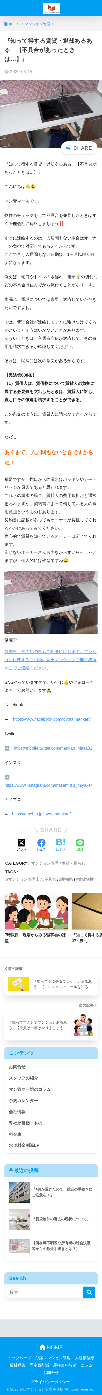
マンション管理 (45, 863)
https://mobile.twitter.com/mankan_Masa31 (53, 748)
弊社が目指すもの (25, 1123)
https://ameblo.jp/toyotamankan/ (41, 814)
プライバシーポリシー (50, 1382)
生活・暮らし (73, 863)
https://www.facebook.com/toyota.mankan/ (51, 719)
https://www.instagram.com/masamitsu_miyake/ (48, 785)
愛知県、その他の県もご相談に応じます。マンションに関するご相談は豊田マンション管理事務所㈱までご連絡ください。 (50, 659)
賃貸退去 (17, 1365)
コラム (87, 1365)
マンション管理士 (23, 879)
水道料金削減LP (24, 1145)
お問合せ (17, 1066)
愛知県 (67, 879)
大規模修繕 (84, 1358)
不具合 (50, 879)
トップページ (19, 1358)
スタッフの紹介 (23, 1078)
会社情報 (17, 1111)
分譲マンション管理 (53, 1358)
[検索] (89, 1292)
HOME (54, 1347)
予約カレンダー (23, 1100)
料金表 (15, 1134)
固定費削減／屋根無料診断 (53, 1365)
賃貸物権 (86, 879)
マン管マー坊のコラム (30, 1089)
